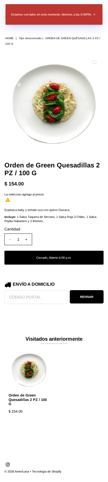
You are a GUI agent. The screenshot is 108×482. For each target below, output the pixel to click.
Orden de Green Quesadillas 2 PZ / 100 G (28, 399)
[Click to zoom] (95, 62)
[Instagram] (8, 465)
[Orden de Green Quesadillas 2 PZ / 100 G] (29, 369)
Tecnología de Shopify (46, 471)
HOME (9, 38)
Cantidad (12, 229)
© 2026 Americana (16, 471)
